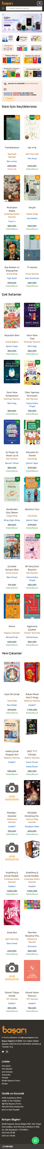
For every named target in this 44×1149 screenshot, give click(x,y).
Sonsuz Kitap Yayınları (32, 820)
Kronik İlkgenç (12, 342)
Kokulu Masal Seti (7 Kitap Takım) (32, 697)
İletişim (5, 1084)
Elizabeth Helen (32, 826)
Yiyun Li (12, 221)
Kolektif (32, 705)
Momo (12, 626)
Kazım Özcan (32, 762)
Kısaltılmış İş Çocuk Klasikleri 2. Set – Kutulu (12, 876)
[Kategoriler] (3, 8)
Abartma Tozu (32, 509)
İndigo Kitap (11, 516)
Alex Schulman (32, 278)
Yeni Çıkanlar (7, 1069)
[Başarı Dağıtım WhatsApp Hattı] (35, 1140)
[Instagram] (7, 1052)
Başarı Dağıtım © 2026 (12, 1041)
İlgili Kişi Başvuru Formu (11, 1104)
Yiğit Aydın (12, 278)
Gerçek (32, 207)
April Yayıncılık (32, 154)
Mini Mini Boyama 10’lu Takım (32, 935)
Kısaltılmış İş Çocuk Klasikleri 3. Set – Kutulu (32, 876)
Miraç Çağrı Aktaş (12, 520)
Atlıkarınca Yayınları (12, 820)
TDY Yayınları (12, 999)
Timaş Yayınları (32, 274)
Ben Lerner (12, 161)
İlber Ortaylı (12, 577)
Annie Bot (12, 932)
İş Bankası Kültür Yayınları (12, 215)
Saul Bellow (32, 218)
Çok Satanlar (7, 1072)
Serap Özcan (32, 766)
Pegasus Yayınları (12, 633)
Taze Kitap (32, 459)
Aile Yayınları (32, 399)
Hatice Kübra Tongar (32, 404)
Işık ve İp (32, 147)
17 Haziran (32, 267)
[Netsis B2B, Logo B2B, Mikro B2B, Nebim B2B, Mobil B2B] (22, 1146)
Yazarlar (5, 1078)
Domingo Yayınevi (32, 342)
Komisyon (32, 946)
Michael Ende (12, 637)
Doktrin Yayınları (32, 758)
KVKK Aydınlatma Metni (12, 1098)
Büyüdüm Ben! (12, 335)
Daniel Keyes (32, 637)
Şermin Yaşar (12, 346)
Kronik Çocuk (12, 573)
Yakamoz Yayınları (32, 701)
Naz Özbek (12, 705)
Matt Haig (32, 346)
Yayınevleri (6, 1075)
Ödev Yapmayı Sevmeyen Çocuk (32, 395)
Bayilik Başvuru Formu (11, 1081)
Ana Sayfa (6, 1066)
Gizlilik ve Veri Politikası (11, 1101)
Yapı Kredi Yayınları (12, 155)
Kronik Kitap (12, 274)
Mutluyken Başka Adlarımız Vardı (11, 210)
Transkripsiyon (12, 147)
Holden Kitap (32, 214)
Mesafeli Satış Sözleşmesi (12, 1107)
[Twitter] (3, 1052)
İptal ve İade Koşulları (10, 1110)
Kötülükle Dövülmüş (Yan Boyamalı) (32, 816)
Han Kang (32, 158)
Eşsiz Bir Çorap (12, 694)
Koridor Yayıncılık (32, 633)
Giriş (39, 3)
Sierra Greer (11, 943)
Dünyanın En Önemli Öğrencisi (32, 455)
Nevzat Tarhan (12, 463)
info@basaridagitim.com (28, 1037)
